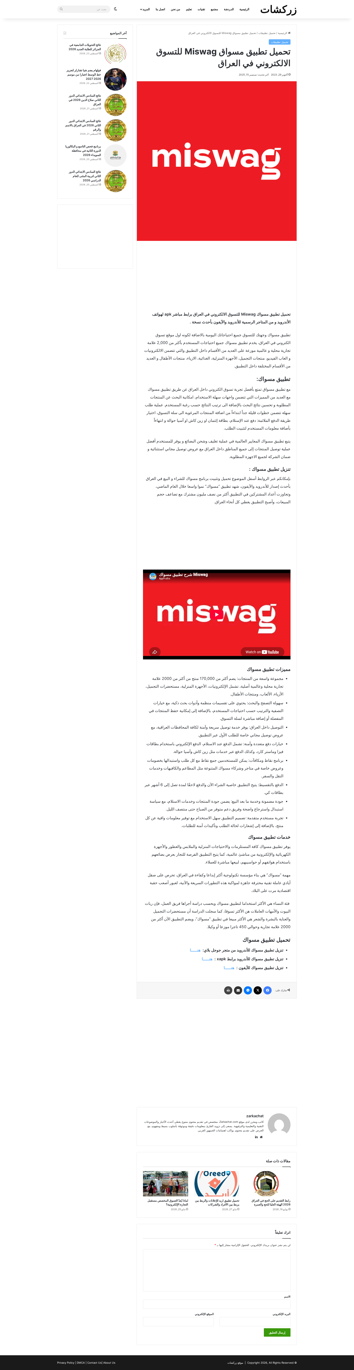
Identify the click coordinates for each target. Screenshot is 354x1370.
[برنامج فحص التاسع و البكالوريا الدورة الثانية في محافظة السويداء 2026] (115, 155)
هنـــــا (195, 950)
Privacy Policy (65, 1362)
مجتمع (214, 9)
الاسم (287, 1296)
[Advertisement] (216, 275)
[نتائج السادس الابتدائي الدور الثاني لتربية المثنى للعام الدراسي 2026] (115, 181)
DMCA (81, 1362)
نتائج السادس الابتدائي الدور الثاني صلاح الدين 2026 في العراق (85, 100)
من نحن (175, 9)
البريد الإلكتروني (281, 1314)
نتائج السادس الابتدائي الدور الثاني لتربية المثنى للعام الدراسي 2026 (85, 176)
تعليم (189, 9)
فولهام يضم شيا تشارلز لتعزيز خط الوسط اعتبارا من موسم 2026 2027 (84, 74)
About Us (109, 1362)
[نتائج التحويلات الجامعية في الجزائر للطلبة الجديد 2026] (115, 54)
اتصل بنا (160, 9)
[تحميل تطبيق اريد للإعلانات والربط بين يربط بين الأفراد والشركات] (216, 1183)
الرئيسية (244, 9)
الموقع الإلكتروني (204, 1314)
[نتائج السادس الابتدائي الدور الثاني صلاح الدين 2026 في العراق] (115, 105)
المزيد (146, 9)
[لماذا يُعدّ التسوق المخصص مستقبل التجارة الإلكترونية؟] (165, 1183)
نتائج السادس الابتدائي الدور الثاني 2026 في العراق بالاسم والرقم (83, 125)
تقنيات (201, 9)
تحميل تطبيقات (267, 33)
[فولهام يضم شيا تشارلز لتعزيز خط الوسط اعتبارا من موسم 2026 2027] (115, 79)
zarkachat (255, 1116)
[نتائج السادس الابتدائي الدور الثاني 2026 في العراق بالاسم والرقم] (115, 130)
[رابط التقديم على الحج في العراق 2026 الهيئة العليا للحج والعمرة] (267, 1183)
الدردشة (229, 9)
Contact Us (94, 1362)
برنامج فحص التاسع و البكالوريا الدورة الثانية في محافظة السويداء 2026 (83, 150)
